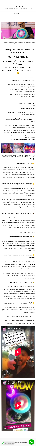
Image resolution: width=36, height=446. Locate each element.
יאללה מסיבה (18, 6)
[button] (18, 13)
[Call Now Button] (31, 442)
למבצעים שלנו (29, 278)
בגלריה (23, 246)
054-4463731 (15, 56)
